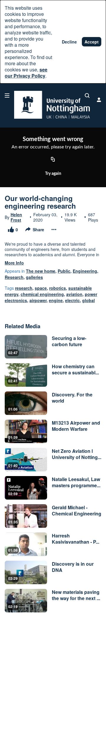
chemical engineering (42, 294)
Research (14, 277)
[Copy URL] (53, 159)
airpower (38, 300)
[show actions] (54, 229)
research (23, 288)
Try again (53, 174)
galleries (34, 277)
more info (14, 262)
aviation (74, 294)
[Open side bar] (7, 95)
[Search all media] (87, 95)
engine (56, 300)
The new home (40, 271)
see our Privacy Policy (26, 72)
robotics (57, 288)
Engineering (85, 271)
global (88, 300)
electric (72, 300)
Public (64, 271)
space (41, 288)
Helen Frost (16, 217)
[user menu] (99, 99)
